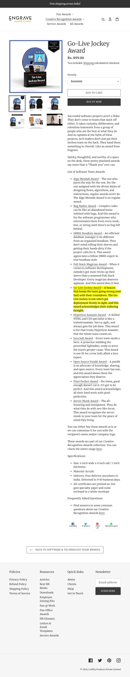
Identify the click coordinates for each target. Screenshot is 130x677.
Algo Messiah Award (86, 178)
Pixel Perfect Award (85, 381)
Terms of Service (19, 593)
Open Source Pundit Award (90, 361)
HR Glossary (47, 618)
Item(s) (72, 74)
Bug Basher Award (84, 206)
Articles (44, 579)
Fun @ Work (47, 605)
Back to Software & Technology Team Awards (67, 549)
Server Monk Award (85, 401)
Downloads (46, 592)
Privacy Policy (18, 579)
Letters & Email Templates (46, 627)
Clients (72, 584)
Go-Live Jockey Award (87, 287)
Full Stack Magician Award (90, 264)
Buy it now (94, 101)
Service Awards (49, 635)
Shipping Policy (19, 588)
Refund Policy (18, 584)
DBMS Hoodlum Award (87, 233)
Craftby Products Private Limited (105, 669)
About (71, 579)
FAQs (71, 588)
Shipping (88, 63)
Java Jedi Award (83, 338)
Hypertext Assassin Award (89, 314)
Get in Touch (75, 593)
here (99, 449)
